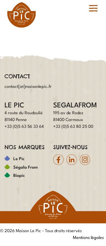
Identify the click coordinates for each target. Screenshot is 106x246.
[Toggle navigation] (93, 8)
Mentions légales (88, 238)
